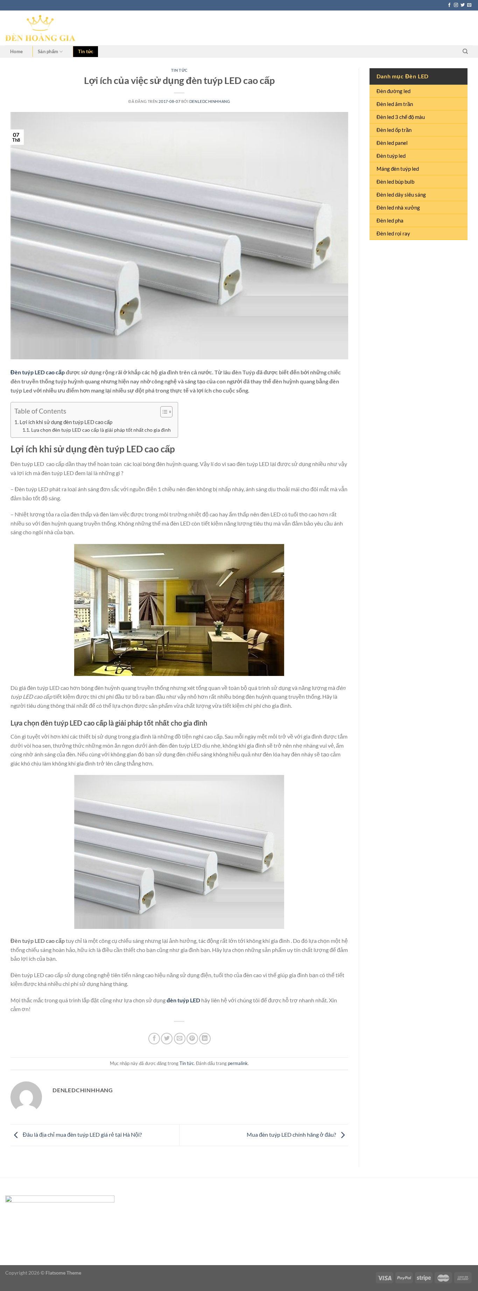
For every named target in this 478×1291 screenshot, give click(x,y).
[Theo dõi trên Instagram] (456, 5)
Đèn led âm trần (395, 104)
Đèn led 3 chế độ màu (401, 117)
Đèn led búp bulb (395, 181)
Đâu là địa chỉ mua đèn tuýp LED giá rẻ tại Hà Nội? (82, 1134)
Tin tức (85, 51)
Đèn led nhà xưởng (398, 207)
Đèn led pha (390, 220)
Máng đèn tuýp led (398, 168)
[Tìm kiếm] (465, 51)
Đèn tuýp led (391, 156)
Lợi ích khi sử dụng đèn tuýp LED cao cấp (66, 422)
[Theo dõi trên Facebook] (449, 5)
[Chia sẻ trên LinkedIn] (205, 1038)
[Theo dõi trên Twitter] (463, 5)
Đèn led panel (392, 143)
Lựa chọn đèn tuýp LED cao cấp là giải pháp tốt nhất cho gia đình (101, 430)
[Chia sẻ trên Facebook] (154, 1038)
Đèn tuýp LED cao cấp (37, 372)
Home (16, 51)
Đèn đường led (393, 91)
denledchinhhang (209, 101)
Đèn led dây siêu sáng (401, 194)
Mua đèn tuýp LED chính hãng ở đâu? (292, 1134)
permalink (238, 1063)
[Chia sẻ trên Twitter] (167, 1038)
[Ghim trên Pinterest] (192, 1038)
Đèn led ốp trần (394, 130)
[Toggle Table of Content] (163, 412)
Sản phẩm (48, 51)
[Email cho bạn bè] (179, 1038)
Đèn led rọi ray (393, 233)
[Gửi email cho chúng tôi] (469, 5)
